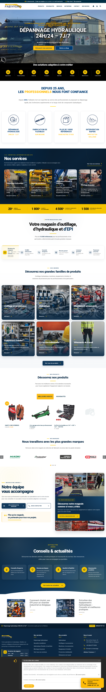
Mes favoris (85, 6)
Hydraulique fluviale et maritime (64, 182)
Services (59, 6)
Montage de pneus (87, 185)
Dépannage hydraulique (14, 183)
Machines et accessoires (66, 646)
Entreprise (67, 6)
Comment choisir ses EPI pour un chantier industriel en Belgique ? (40, 603)
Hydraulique (62, 640)
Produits (41, 6)
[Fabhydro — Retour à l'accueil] (7, 636)
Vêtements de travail (65, 655)
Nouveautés (50, 6)
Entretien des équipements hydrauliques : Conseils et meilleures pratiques (89, 605)
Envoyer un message (92, 648)
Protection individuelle (65, 652)
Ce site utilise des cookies (31, 660)
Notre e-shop (64, 48)
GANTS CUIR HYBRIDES (12, 425)
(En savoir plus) (80, 674)
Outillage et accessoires (66, 643)
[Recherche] (100, 6)
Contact (77, 6)
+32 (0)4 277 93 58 (91, 645)
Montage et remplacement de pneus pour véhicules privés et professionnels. (89, 190)
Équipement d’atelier (65, 649)
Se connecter (77, 1)
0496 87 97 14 (97, 626)
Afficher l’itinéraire (89, 652)
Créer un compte (40, 1)
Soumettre (28, 686)
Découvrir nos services (43, 48)
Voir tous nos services (40, 652)
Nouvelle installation (38, 183)
